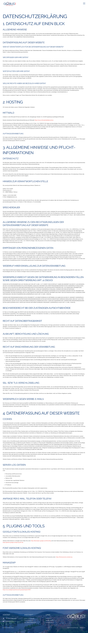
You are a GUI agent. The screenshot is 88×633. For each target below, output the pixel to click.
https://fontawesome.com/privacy (64, 557)
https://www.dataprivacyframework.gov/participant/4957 (17, 589)
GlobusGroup (49, 622)
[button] (84, 3)
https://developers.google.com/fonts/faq (41, 541)
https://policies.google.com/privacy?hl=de (13, 542)
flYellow (48, 618)
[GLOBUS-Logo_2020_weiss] (76, 617)
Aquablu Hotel (49, 620)
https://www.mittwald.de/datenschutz (44, 120)
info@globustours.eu (11, 621)
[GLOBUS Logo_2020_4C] (9, 3)
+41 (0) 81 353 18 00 (11, 618)
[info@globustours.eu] (4, 621)
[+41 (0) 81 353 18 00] (4, 618)
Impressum (82, 627)
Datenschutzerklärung (72, 627)
